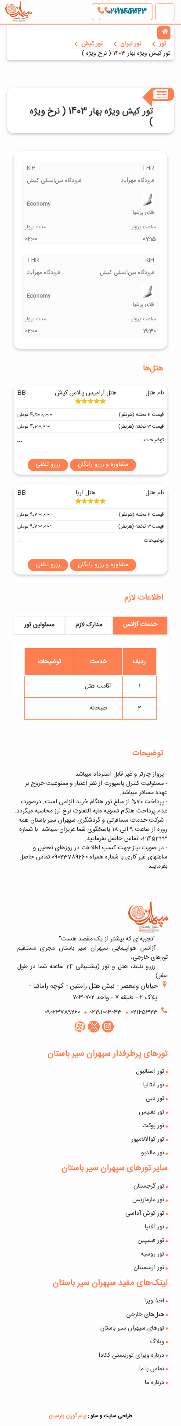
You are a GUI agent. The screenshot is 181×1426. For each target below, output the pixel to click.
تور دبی (155, 1098)
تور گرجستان (149, 1186)
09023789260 (62, 1012)
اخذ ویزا (154, 1301)
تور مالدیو (152, 1153)
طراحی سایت (118, 1416)
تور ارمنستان (149, 1268)
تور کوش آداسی (144, 1213)
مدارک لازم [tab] (89, 625)
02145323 (144, 1012)
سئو (94, 1416)
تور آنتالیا (153, 1085)
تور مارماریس (148, 1200)
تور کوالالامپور (147, 1139)
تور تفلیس (151, 1112)
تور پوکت (153, 1126)
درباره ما (154, 1382)
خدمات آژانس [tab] (140, 624)
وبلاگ (157, 1342)
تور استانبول (150, 1071)
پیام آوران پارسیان (68, 1416)
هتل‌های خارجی (145, 1314)
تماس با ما (151, 1369)
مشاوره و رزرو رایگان (103, 464)
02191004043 (126, 12)
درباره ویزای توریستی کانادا (131, 1355)
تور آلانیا (154, 1227)
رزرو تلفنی (48, 464)
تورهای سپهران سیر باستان (132, 1328)
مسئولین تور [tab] (39, 625)
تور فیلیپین (151, 1240)
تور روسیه (152, 1254)
